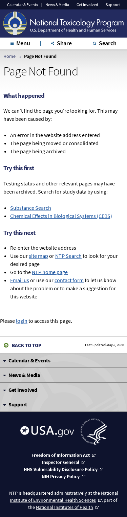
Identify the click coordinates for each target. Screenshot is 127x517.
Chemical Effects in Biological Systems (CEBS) (61, 215)
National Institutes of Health (64, 507)
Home (9, 56)
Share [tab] (64, 43)
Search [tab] (108, 43)
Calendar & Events (22, 5)
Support (113, 5)
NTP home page (50, 272)
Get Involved (87, 5)
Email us (19, 280)
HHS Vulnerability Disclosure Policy (61, 469)
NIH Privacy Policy (61, 476)
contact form (69, 280)
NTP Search (68, 255)
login (21, 320)
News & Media (57, 5)
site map (38, 255)
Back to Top (26, 345)
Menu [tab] (23, 43)
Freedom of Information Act (60, 455)
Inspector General (60, 462)
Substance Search (30, 207)
